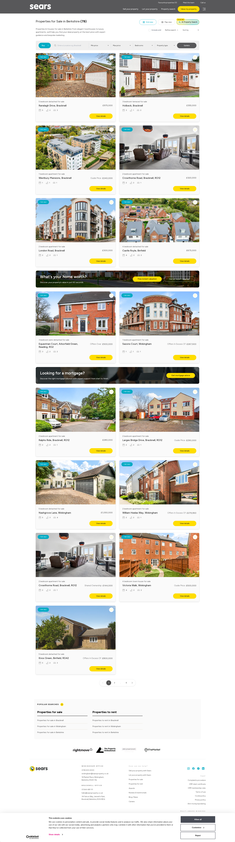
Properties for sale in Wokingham (51, 726)
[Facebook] (193, 768)
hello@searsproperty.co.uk (92, 793)
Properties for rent (136, 784)
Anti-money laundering (197, 804)
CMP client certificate (197, 784)
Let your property (150, 9)
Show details (54, 834)
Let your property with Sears (140, 775)
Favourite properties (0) (167, 3)
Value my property (189, 9)
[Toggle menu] (204, 9)
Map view (168, 22)
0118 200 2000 (88, 770)
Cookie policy (200, 796)
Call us (203, 3)
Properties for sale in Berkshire (50, 732)
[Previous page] (102, 682)
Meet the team (188, 3)
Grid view (149, 22)
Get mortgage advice (180, 375)
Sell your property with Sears (140, 771)
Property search (168, 9)
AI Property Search (187, 21)
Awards (132, 788)
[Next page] (132, 682)
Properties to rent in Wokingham (106, 726)
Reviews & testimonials (138, 793)
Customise (196, 827)
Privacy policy (200, 800)
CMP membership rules (197, 788)
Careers (132, 801)
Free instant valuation (147, 279)
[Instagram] (188, 768)
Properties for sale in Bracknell (50, 720)
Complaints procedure (197, 780)
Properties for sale (136, 779)
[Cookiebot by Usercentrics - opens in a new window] (32, 837)
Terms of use (201, 792)
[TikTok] (198, 768)
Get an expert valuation (179, 279)
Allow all (198, 819)
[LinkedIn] (203, 768)
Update (187, 45)
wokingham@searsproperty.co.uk (95, 774)
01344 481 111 (87, 789)
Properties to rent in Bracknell (105, 720)
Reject (198, 835)
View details (101, 116)
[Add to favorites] (111, 57)
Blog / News (133, 797)
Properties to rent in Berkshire (105, 732)
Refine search (170, 30)
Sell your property (130, 9)
